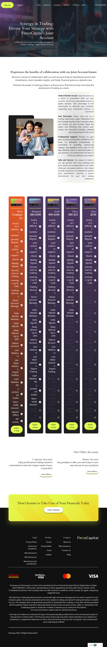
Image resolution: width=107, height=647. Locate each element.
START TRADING (53, 510)
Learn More (92, 471)
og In (20, 5)
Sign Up (7, 5)
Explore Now (90, 425)
